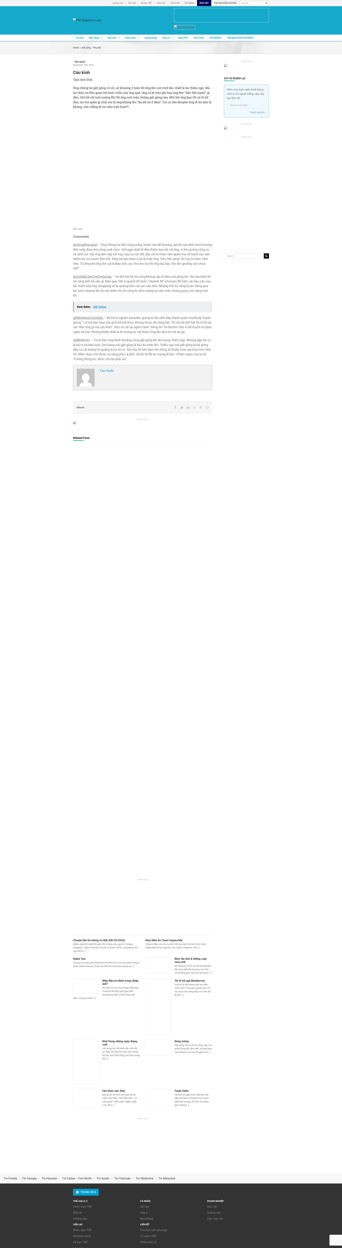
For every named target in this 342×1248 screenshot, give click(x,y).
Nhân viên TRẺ (82, 1230)
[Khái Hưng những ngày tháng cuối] (86, 1062)
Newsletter (146, 1218)
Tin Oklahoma (144, 1178)
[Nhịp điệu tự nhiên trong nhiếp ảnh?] (86, 986)
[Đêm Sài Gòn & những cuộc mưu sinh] (158, 965)
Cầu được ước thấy (113, 1090)
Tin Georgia (29, 1178)
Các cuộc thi (215, 1218)
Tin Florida (10, 1178)
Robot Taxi (79, 958)
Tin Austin (103, 1178)
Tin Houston (49, 1178)
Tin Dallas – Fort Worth (77, 1178)
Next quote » (258, 112)
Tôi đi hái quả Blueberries (190, 980)
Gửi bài (144, 1206)
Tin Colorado (122, 1178)
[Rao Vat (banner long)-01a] (221, 15)
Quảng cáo (214, 1212)
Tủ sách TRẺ (148, 1236)
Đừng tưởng (182, 1041)
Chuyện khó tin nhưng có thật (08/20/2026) (99, 940)
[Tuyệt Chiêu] (158, 1097)
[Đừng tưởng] (158, 1047)
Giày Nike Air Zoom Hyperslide (163, 940)
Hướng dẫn (80, 1218)
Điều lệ (77, 1212)
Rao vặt (212, 1206)
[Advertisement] (142, 906)
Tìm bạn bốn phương (153, 1230)
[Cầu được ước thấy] (86, 1098)
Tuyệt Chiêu (182, 1090)
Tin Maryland (166, 1178)
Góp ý (143, 1212)
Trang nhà (88, 1192)
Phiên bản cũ (148, 1242)
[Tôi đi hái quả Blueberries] (158, 1006)
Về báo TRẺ (80, 1242)
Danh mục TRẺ (82, 1206)
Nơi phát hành (82, 1236)
